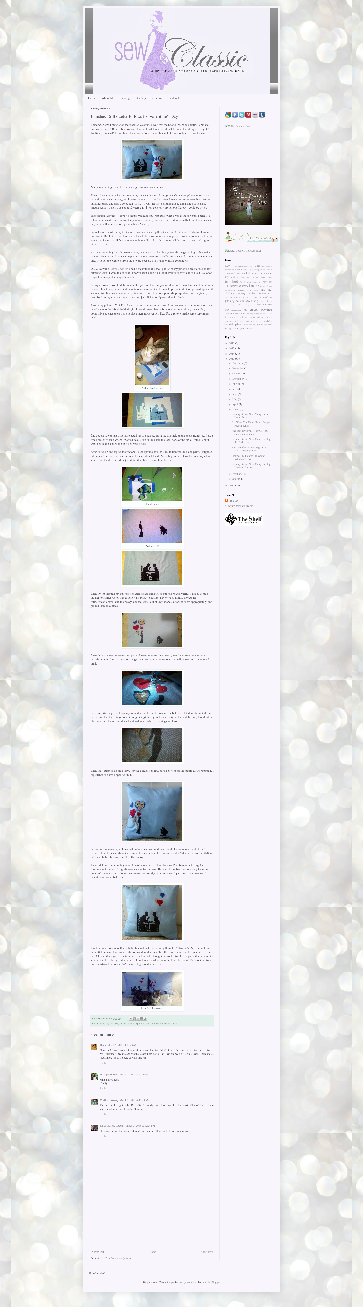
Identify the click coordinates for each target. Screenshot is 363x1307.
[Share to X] (138, 1019)
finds (270, 277)
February (237, 473)
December (238, 363)
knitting (254, 285)
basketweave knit (232, 269)
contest (246, 273)
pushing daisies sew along (241, 300)
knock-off (264, 285)
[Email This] (131, 1019)
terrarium (229, 320)
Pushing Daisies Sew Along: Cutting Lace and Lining (251, 465)
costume (254, 273)
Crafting (157, 98)
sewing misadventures (236, 313)
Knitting (141, 98)
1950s (234, 265)
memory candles (246, 293)
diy (107, 1023)
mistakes (261, 293)
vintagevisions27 (109, 1074)
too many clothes (264, 320)
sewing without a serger (260, 317)
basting (244, 269)
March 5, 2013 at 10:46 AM (134, 1074)
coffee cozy (236, 273)
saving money (249, 304)
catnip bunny (260, 269)
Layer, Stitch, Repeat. (112, 1126)
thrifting (237, 320)
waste (250, 328)
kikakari (234, 501)
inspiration (235, 286)
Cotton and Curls (185, 232)
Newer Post (98, 1252)
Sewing (125, 98)
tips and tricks (248, 320)
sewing (122, 1023)
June (235, 394)
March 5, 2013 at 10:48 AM (134, 1100)
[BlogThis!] (134, 1019)
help (227, 286)
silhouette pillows (135, 1023)
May (235, 399)
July (234, 389)
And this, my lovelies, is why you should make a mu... (250, 432)
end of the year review (244, 277)
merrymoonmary (187, 1282)
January (236, 479)
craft (102, 1023)
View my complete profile (239, 506)
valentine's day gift (169, 1023)
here (105, 203)
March (236, 409)
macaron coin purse (248, 289)
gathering (257, 282)
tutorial (229, 324)
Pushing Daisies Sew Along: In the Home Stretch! (250, 415)
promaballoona (265, 297)
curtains (268, 273)
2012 (232, 485)
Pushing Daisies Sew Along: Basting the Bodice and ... (251, 440)
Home (91, 98)
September (238, 378)
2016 (232, 343)
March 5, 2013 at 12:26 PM (140, 1125)
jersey (245, 286)
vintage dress (266, 324)
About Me (108, 98)
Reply (103, 1063)
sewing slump (253, 313)
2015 (232, 348)
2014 (232, 353)
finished (231, 281)
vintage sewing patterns (236, 328)
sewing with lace (240, 317)
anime (240, 265)
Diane (103, 1045)
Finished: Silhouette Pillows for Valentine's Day (248, 457)
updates (238, 324)
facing (263, 277)
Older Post (207, 1252)
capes (250, 269)
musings (238, 297)
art (258, 265)
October (237, 373)
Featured (174, 98)
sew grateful (251, 309)
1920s (227, 265)
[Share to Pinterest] (145, 1019)
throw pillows (152, 1023)
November (238, 368)
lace (270, 285)
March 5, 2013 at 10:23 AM (122, 1045)
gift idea (114, 1023)
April (235, 404)
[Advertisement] (152, 1221)
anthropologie (250, 265)
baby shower (266, 265)
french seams (246, 282)
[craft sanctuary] (251, 241)
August (236, 384)
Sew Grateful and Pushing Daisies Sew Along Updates (250, 449)
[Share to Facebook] (141, 1019)
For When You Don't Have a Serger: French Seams (251, 423)
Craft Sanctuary (109, 1100)
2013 (232, 358)
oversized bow (250, 297)
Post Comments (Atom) (118, 1258)
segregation (236, 309)
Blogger (215, 1282)
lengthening (230, 289)
